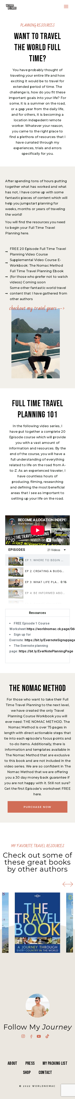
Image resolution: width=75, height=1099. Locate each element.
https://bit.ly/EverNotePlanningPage (46, 651)
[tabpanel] (37, 530)
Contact (45, 1072)
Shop (27, 1072)
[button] (65, 884)
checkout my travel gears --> (37, 308)
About (12, 1063)
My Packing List (55, 1063)
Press (30, 1063)
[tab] (37, 560)
